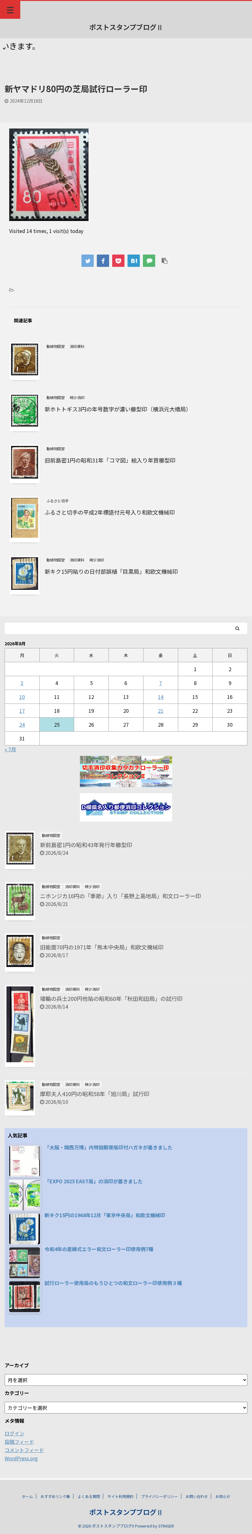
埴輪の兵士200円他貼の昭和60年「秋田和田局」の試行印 (111, 998)
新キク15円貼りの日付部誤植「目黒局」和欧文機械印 (111, 571)
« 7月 (10, 749)
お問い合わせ (197, 1496)
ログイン (14, 1433)
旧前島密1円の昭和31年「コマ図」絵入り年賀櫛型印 (110, 460)
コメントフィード (24, 1450)
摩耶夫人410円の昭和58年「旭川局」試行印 (94, 1094)
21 (160, 710)
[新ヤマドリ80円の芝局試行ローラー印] (134, 261)
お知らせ (222, 1496)
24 (22, 724)
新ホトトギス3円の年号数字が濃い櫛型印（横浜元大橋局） (118, 409)
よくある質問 (89, 1496)
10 (22, 696)
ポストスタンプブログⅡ (126, 27)
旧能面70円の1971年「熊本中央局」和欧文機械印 (101, 947)
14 (160, 696)
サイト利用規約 (120, 1496)
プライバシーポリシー (159, 1496)
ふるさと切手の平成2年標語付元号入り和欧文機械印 (110, 512)
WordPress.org (21, 1458)
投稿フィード (19, 1441)
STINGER (166, 1526)
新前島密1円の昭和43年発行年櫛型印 (86, 845)
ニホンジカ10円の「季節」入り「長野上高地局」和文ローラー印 (120, 896)
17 (22, 710)
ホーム (27, 1496)
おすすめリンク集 (55, 1496)
